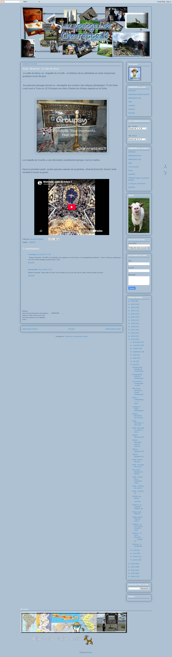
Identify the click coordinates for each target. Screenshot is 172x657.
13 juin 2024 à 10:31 (45, 269)
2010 (133, 573)
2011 (133, 570)
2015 (133, 336)
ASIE (130, 102)
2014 (133, 339)
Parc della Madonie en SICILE (137, 472)
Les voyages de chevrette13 (51, 14)
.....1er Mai (136, 501)
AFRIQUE (132, 91)
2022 (133, 314)
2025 (133, 304)
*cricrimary (32, 254)
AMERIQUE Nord (134, 156)
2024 (133, 307)
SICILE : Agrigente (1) (138, 455)
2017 (133, 330)
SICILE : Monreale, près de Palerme (137, 443)
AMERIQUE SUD (134, 98)
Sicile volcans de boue (137, 460)
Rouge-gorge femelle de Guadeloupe (137, 369)
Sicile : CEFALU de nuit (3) (138, 487)
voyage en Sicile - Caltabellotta (137, 409)
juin (134, 361)
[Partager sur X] (54, 239)
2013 (133, 564)
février (135, 556)
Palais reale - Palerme (137, 513)
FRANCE (131, 109)
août (135, 355)
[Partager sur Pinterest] (58, 239)
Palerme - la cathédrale (137, 545)
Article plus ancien (113, 329)
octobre (136, 348)
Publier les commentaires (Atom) (76, 336)
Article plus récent (29, 329)
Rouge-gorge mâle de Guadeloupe (137, 376)
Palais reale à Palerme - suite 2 (137, 519)
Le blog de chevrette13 (136, 183)
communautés (133, 167)
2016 (133, 333)
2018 (133, 327)
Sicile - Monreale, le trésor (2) (137, 423)
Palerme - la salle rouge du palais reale (137, 527)
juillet (135, 358)
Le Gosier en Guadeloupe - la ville (137, 383)
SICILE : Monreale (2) (138, 436)
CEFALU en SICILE (136, 497)
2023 (133, 311)
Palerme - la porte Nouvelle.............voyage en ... (138, 537)
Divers (130, 170)
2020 (133, 320)
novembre (137, 345)
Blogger (89, 652)
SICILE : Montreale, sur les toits (137, 416)
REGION (131, 113)
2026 (133, 301)
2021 (133, 317)
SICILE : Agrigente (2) (138, 450)
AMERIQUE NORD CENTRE (138, 94)
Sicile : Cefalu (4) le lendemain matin (137, 480)
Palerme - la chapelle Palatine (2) (137, 507)
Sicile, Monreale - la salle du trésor (138, 430)
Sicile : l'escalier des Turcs (138, 466)
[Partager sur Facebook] (56, 239)
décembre (137, 342)
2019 (133, 323)
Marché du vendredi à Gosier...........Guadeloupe (138, 391)
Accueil (71, 329)
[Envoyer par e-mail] (49, 239)
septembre (137, 352)
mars (135, 553)
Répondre (31, 263)
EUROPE (32, 242)
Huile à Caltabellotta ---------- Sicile (137, 400)
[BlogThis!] (51, 239)
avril (134, 550)
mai (134, 364)
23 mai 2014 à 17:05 (44, 254)
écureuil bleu (33, 269)
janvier (135, 560)
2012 (133, 567)
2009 (133, 576)
